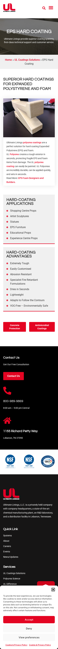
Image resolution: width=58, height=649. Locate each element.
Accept (29, 619)
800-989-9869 (13, 401)
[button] (53, 589)
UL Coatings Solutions (27, 59)
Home (8, 59)
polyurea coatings (32, 142)
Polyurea (14, 154)
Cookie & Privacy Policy (16, 645)
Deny (29, 628)
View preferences (29, 637)
